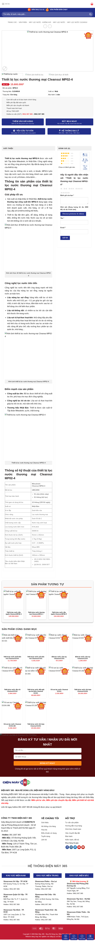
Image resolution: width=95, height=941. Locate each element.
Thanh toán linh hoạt (14, 108)
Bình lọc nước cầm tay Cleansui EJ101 (59, 657)
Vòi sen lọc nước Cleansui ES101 (59, 690)
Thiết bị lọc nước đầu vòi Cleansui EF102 (12, 690)
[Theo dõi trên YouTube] (83, 847)
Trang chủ (12, 22)
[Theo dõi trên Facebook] (67, 847)
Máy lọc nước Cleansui (77, 22)
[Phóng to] (5, 68)
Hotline (66, 938)
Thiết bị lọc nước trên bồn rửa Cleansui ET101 (35, 657)
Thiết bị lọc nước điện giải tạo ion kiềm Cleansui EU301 (35, 691)
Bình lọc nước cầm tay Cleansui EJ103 (82, 657)
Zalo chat (73, 938)
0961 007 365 (39, 114)
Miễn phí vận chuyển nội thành (17, 105)
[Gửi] (90, 14)
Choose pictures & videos (73, 214)
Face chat (82, 938)
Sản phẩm (23, 22)
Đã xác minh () (85, 160)
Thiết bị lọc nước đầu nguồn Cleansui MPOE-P (59, 613)
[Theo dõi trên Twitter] (75, 847)
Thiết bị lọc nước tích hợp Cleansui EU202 (82, 690)
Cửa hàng (90, 938)
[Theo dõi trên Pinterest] (79, 847)
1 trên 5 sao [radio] (61, 188)
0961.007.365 (46, 904)
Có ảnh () (85, 154)
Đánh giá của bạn (67, 195)
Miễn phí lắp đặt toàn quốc (16, 102)
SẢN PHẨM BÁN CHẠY (58, 9)
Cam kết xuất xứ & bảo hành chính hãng (21, 99)
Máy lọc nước (59, 22)
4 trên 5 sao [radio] (79, 188)
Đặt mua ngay (69, 121)
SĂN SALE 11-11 (37, 9)
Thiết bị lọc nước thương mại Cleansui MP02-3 (36, 613)
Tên (62, 218)
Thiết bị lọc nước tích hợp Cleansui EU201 (35, 725)
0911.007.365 (15, 889)
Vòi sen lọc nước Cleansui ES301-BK (12, 725)
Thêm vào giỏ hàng (23, 121)
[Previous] (6, 51)
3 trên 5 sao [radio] (71, 188)
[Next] (88, 51)
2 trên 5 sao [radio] (65, 188)
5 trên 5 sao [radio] (65, 192)
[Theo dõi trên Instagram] (71, 847)
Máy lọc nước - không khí (40, 22)
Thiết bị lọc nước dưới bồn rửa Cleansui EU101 (12, 657)
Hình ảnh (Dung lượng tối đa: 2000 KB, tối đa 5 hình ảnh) (74, 208)
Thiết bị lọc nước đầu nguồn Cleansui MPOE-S (14, 613)
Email (63, 227)
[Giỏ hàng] (92, 3)
